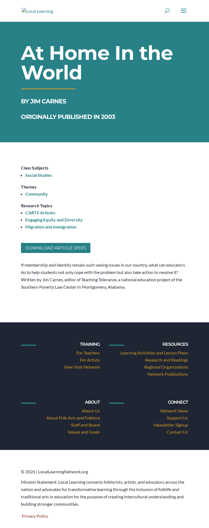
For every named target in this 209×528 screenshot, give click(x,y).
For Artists (90, 359)
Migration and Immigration (50, 226)
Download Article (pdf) (55, 248)
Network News (174, 410)
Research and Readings (166, 359)
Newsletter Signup (170, 424)
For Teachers (88, 352)
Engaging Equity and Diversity (54, 219)
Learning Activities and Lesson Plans (154, 352)
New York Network (82, 366)
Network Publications (167, 373)
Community (36, 193)
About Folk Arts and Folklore (73, 417)
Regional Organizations (166, 366)
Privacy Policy (35, 515)
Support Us (177, 417)
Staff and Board (85, 424)
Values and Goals (84, 431)
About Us (91, 410)
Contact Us (177, 431)
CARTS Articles (40, 212)
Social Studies (38, 175)
